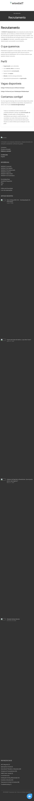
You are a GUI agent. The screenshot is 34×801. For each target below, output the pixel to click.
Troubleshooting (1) (6, 784)
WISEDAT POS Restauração (8, 170)
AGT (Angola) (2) (5, 764)
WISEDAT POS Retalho (7, 168)
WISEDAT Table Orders (7, 173)
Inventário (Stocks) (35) (7, 780)
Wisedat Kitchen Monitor (13, 619)
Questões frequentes (6, 181)
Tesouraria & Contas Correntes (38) (10, 782)
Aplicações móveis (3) (7, 766)
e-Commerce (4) (5, 775)
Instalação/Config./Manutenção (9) (10, 777)
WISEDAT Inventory (6, 172)
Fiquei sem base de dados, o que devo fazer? (19, 339)
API (2, 184)
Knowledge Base (5, 179)
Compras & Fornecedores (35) (9, 771)
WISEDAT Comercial (6, 166)
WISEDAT (7, 175)
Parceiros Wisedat (5, 149)
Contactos (3, 147)
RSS (23, 796)
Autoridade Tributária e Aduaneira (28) (11, 769)
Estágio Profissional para (12, 87)
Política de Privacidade (7, 188)
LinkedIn (15, 796)
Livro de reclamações (6, 190)
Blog (2, 183)
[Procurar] (18, 7)
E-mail (19, 796)
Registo (3, 156)
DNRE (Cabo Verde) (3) (7, 773)
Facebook (11, 796)
